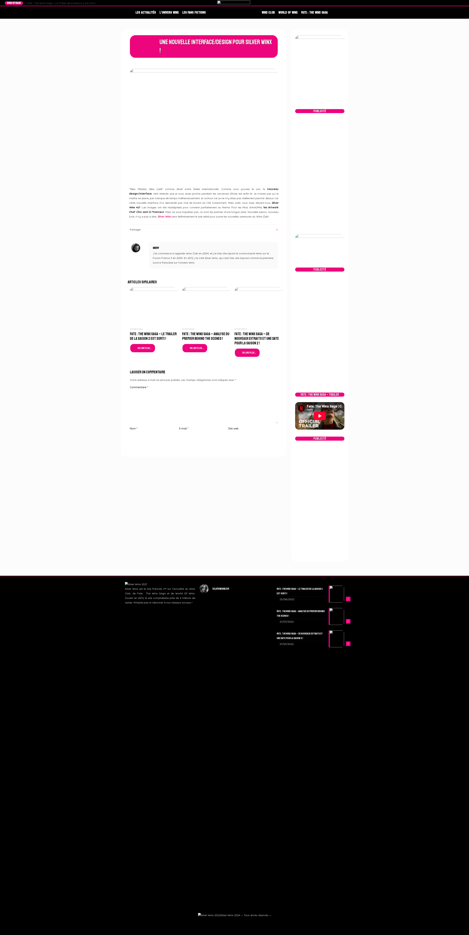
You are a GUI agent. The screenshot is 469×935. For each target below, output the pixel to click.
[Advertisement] (319, 174)
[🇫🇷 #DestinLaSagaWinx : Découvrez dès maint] (258, 646)
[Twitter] (452, 2)
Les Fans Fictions (194, 12)
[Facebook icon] (225, 921)
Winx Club (268, 12)
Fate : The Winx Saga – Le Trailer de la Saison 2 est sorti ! (61, 3)
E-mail (183, 428)
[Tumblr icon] (238, 921)
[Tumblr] (459, 2)
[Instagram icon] (234, 921)
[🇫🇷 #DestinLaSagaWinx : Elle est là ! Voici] (235, 664)
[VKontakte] (462, 2)
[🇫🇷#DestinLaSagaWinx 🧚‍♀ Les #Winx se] (211, 639)
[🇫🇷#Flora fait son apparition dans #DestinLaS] (211, 788)
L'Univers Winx (169, 12)
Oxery (156, 248)
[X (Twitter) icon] (229, 921)
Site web (233, 428)
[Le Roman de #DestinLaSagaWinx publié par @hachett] (235, 771)
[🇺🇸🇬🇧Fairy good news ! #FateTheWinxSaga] (258, 815)
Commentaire (139, 387)
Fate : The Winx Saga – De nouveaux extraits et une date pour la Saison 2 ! (256, 338)
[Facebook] (448, 2)
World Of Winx (288, 12)
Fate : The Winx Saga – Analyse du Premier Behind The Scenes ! (205, 336)
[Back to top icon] (460, 927)
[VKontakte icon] (243, 921)
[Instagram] (455, 2)
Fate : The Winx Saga (314, 12)
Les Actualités (146, 12)
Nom (133, 428)
